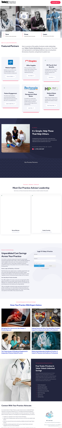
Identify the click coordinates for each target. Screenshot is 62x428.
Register (50, 265)
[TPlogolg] (8, 1)
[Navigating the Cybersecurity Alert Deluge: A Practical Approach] (15, 318)
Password (35, 258)
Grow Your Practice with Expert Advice (26, 305)
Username (35, 254)
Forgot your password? (45, 268)
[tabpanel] (45, 140)
